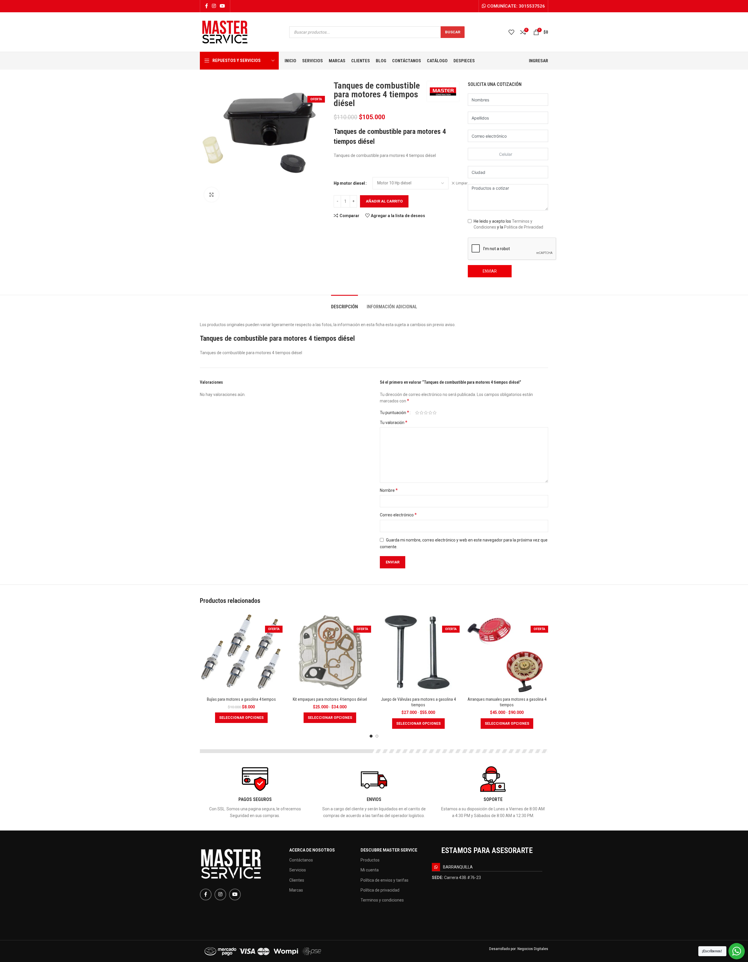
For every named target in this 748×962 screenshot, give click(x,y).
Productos (370, 860)
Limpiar (462, 183)
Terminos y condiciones (382, 900)
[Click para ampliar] (211, 194)
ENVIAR (490, 271)
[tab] (344, 304)
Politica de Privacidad (523, 227)
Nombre (389, 490)
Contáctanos (301, 860)
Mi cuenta (370, 870)
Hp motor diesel (349, 183)
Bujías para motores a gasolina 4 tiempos (241, 699)
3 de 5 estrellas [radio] (426, 413)
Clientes (296, 880)
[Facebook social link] (206, 6)
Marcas (296, 890)
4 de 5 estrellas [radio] (430, 413)
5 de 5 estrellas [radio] (434, 413)
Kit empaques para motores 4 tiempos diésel (330, 699)
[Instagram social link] (214, 6)
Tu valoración (393, 422)
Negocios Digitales (532, 949)
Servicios (297, 870)
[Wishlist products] (511, 32)
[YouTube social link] (222, 6)
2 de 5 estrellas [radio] (421, 413)
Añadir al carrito (384, 201)
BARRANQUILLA (458, 867)
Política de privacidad (380, 890)
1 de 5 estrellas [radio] (417, 413)
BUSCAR (452, 32)
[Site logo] (225, 31)
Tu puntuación (394, 412)
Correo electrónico (398, 515)
